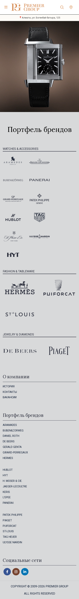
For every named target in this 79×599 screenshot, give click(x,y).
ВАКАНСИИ (10, 397)
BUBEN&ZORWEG (13, 430)
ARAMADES (10, 425)
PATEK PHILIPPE (12, 515)
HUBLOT (8, 469)
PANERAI (8, 503)
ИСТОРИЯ (9, 386)
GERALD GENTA (12, 447)
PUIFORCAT (10, 526)
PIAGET (7, 520)
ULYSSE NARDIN (12, 542)
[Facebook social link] (7, 571)
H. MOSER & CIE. (12, 481)
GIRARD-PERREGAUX (15, 452)
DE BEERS (9, 441)
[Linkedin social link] (24, 571)
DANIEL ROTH (11, 436)
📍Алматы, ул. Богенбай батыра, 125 (39, 17)
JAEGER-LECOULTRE (15, 486)
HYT (5, 475)
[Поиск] (62, 7)
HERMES (8, 458)
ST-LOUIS (8, 531)
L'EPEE (7, 497)
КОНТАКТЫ (10, 392)
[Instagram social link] (16, 571)
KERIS (6, 492)
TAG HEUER (10, 536)
